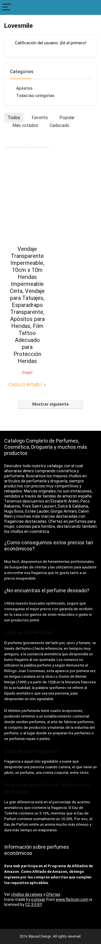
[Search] (92, 7)
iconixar (38, 899)
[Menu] (6, 7)
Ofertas (53, 894)
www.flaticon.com (72, 899)
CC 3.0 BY (33, 904)
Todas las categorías (35, 95)
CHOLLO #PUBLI (27, 385)
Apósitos (24, 88)
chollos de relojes (26, 894)
